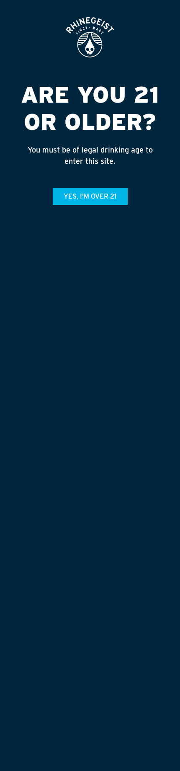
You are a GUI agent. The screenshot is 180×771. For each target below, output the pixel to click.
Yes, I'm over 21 (90, 196)
